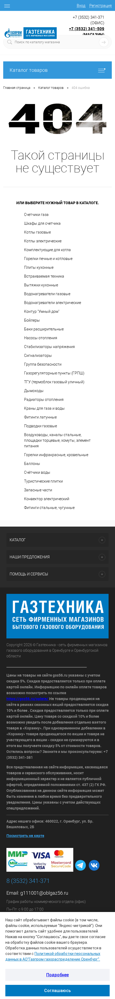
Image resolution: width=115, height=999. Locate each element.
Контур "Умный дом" (41, 311)
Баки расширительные (44, 329)
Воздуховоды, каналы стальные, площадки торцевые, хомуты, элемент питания (57, 440)
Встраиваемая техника (44, 276)
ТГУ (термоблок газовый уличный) (54, 382)
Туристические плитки (43, 481)
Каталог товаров (29, 70)
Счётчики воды (37, 472)
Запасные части (38, 490)
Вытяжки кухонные (41, 285)
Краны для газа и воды (44, 408)
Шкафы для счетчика (42, 223)
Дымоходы (34, 391)
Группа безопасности (43, 364)
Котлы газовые (37, 232)
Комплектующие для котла (47, 250)
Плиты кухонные (38, 267)
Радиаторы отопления (44, 399)
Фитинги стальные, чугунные (49, 508)
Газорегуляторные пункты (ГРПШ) (54, 373)
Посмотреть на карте (25, 835)
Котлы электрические (43, 241)
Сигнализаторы (38, 355)
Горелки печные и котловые (48, 258)
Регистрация (100, 5)
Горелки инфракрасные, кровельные (56, 455)
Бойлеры (32, 320)
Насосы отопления (40, 338)
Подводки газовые (40, 426)
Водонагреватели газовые (47, 294)
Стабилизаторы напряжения (49, 347)
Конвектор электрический (46, 499)
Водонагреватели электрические (52, 303)
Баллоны (32, 463)
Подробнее (57, 974)
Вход (81, 5)
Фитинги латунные (40, 417)
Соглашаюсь (57, 990)
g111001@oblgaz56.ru (44, 893)
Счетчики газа (36, 214)
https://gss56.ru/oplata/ (27, 698)
